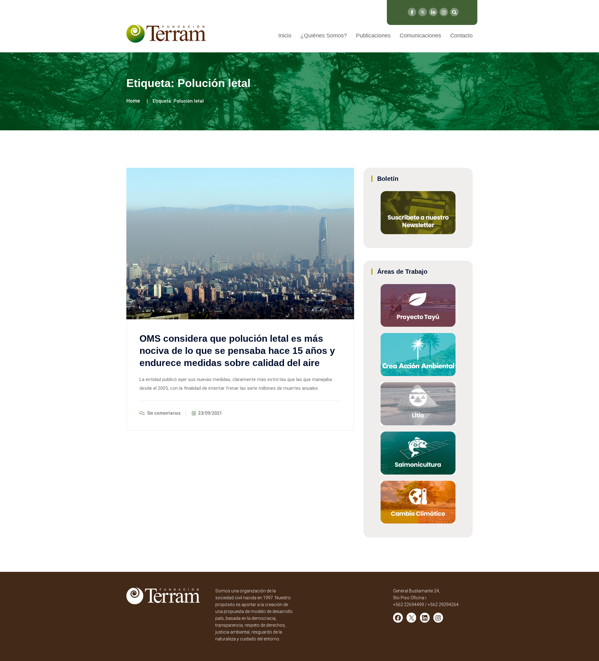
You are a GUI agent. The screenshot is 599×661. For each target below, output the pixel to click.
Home (133, 101)
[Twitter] (422, 12)
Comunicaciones (420, 35)
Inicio (284, 35)
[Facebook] (412, 12)
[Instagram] (444, 12)
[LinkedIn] (433, 12)
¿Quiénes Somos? (323, 35)
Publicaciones (373, 35)
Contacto (461, 35)
